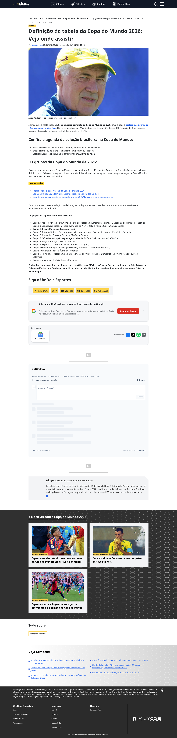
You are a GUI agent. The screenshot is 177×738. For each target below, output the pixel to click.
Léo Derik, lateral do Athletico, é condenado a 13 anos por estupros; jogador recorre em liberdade (117, 666)
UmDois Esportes (23, 706)
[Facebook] (134, 719)
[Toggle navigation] (162, 4)
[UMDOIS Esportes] (152, 719)
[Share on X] (133, 334)
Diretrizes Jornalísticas (21, 714)
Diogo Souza (37, 45)
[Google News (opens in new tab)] (40, 336)
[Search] (156, 4)
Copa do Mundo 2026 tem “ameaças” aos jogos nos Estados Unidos (66, 193)
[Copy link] (144, 334)
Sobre (15, 710)
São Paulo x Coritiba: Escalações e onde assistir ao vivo (115, 672)
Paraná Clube (56, 723)
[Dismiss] (144, 311)
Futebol (54, 710)
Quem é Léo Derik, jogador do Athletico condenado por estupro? (120, 660)
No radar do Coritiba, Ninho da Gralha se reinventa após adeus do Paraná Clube (58, 676)
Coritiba (54, 719)
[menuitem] (57, 4)
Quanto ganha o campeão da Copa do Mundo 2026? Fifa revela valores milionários (73, 197)
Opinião (94, 706)
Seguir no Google (128, 311)
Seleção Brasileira (38, 633)
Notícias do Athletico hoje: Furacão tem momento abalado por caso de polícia (57, 661)
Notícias (56, 706)
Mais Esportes (56, 727)
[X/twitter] (140, 719)
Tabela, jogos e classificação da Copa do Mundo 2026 (58, 190)
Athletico (54, 714)
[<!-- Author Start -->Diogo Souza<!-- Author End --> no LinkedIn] (47, 496)
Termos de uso (18, 719)
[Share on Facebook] (128, 334)
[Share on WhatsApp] (138, 334)
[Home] (21, 4)
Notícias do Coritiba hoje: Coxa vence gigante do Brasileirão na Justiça (58, 669)
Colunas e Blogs (96, 710)
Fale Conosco (18, 723)
